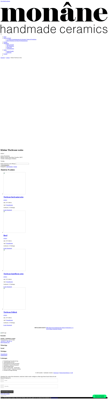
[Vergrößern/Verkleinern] (5, 395)
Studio (5, 50)
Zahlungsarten (4, 355)
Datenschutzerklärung (64, 372)
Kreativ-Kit (9, 47)
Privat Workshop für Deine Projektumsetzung (17, 40)
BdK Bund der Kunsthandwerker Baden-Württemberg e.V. (60, 327)
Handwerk (8, 52)
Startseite (3, 57)
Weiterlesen (55, 397)
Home (5, 36)
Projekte (5, 42)
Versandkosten (9, 205)
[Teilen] (2, 395)
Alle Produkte (9, 166)
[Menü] (1, 34)
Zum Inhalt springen (5, 1)
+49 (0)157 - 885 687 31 (6, 341)
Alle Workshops (10, 46)
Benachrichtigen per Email (7, 391)
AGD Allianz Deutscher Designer (54, 329)
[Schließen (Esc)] (1, 395)
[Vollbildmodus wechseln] (4, 395)
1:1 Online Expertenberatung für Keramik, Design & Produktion (21, 39)
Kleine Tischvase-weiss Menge (8, 163)
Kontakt (5, 54)
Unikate (8, 57)
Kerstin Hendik (10, 51)
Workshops (6, 43)
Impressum (56, 372)
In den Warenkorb (5, 165)
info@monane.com (5, 342)
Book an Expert (7, 38)
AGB (71, 372)
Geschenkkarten (10, 48)
